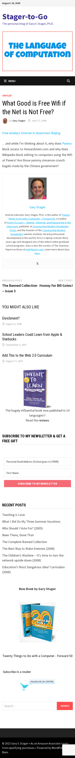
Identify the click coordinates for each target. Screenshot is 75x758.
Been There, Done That (18, 535)
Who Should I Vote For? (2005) (22, 528)
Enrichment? (11, 318)
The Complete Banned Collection (24, 542)
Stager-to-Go (25, 16)
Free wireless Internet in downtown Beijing (31, 133)
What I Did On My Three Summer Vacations (31, 521)
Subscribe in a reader (17, 672)
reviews (44, 420)
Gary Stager (18, 120)
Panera (67, 143)
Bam (5, 752)
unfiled (7, 95)
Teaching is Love (13, 515)
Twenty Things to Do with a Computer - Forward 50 (37, 656)
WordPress (58, 748)
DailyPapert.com (35, 249)
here (37, 253)
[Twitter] (37, 264)
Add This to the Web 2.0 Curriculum (27, 355)
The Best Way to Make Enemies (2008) (28, 548)
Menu (11, 81)
